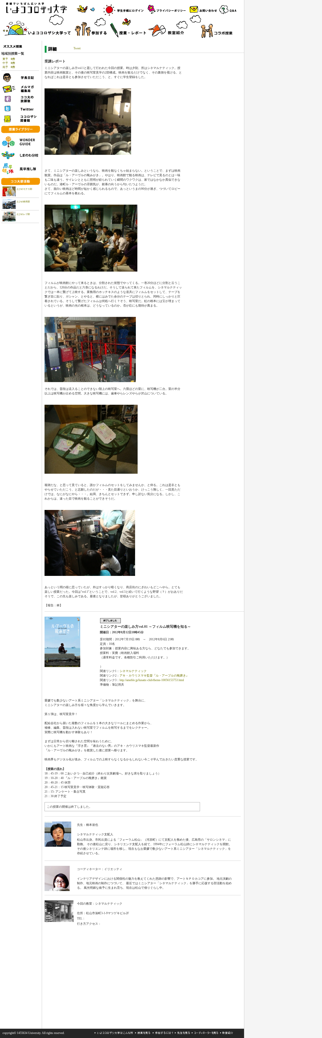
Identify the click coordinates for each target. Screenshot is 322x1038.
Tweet (76, 48)
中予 (9, 62)
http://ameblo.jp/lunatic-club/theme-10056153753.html (151, 680)
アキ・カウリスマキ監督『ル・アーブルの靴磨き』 (154, 675)
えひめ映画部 (23, 201)
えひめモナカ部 (24, 189)
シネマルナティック (133, 671)
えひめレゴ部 (23, 214)
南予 (9, 66)
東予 (9, 58)
